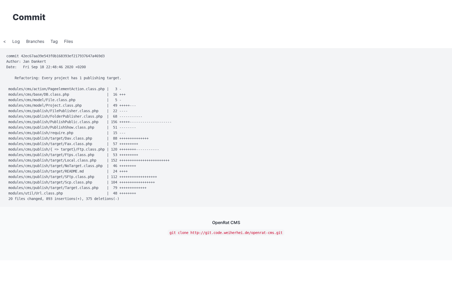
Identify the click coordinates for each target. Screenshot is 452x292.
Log (16, 41)
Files (68, 41)
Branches (35, 41)
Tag (54, 41)
